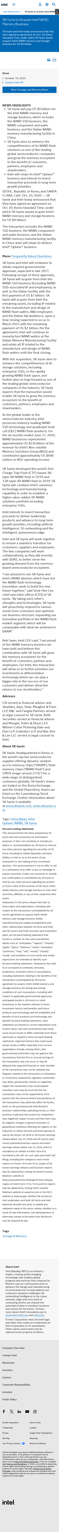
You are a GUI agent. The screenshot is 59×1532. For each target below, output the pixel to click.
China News (18, 819)
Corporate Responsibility (16, 1384)
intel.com (39, 1315)
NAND (18, 823)
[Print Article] (48, 59)
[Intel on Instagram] (35, 1412)
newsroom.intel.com (17, 1315)
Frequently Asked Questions (31, 256)
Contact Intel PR (14, 82)
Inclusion (7, 1392)
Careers (6, 1377)
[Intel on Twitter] (11, 1412)
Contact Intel (9, 1355)
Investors (7, 1370)
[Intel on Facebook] (3, 1412)
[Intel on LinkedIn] (19, 1412)
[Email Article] (54, 59)
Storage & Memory (15, 1236)
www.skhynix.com (18, 806)
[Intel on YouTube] (27, 1412)
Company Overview (13, 1348)
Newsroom (8, 1362)
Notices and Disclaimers (17, 1464)
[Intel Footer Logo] (8, 1502)
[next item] (57, 12)
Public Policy (9, 1399)
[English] (47, 4)
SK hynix (30, 823)
